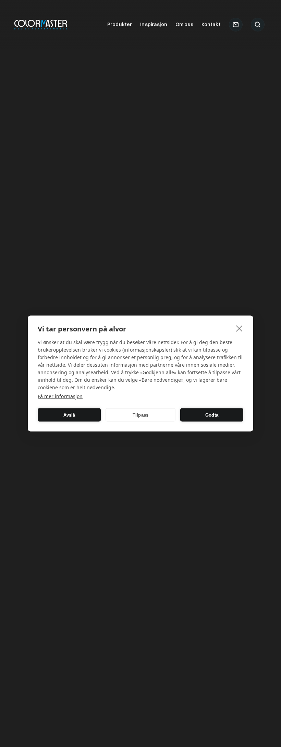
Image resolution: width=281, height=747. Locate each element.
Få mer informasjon (60, 396)
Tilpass (140, 414)
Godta (211, 414)
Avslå (69, 414)
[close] (239, 328)
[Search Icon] (257, 24)
